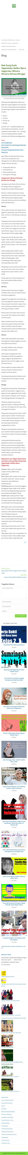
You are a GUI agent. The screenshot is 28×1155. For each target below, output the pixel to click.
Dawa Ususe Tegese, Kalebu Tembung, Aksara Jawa (14, 877)
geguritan (12, 946)
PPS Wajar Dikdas (5, 1123)
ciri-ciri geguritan (6, 142)
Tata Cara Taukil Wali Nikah (7, 1047)
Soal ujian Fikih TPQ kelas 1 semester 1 (10, 1076)
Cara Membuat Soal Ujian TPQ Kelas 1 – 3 (10, 1091)
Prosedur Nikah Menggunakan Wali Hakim (11, 1032)
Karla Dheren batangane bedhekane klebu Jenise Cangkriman (14, 707)
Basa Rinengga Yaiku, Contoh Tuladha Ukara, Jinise (14, 760)
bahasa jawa (7, 946)
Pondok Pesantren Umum (7, 1120)
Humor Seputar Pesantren (7, 1100)
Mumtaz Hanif (6, 955)
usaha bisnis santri (5, 1143)
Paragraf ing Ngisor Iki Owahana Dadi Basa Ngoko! (14, 939)
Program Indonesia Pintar (7, 1131)
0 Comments (5, 965)
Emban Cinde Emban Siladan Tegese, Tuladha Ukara (14, 734)
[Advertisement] (14, 25)
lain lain (3, 1106)
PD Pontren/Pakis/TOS (6, 1114)
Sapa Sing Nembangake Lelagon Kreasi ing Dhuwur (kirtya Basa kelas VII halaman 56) (14, 823)
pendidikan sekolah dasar (10, 962)
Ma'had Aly (4, 1109)
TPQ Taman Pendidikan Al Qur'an (9, 1134)
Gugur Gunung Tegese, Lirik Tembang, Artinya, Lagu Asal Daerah (14, 787)
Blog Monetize (4, 1097)
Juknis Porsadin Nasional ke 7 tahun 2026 (10, 1015)
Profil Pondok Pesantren (7, 1128)
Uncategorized (4, 1137)
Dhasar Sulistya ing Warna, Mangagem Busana (12, 1062)
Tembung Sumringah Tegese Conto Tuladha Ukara (14, 670)
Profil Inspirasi (4, 1126)
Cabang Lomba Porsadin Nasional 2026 (10, 1000)
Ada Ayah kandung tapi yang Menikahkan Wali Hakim (13, 1018)
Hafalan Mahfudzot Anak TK (7, 976)
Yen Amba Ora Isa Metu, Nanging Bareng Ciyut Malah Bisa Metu (14, 679)
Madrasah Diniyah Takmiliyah (8, 1111)
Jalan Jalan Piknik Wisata (6, 1103)
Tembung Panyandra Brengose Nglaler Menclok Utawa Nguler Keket (14, 904)
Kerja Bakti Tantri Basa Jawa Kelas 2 (14, 645)
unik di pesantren (5, 1140)
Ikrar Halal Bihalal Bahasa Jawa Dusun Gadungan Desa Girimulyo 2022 (14, 850)
